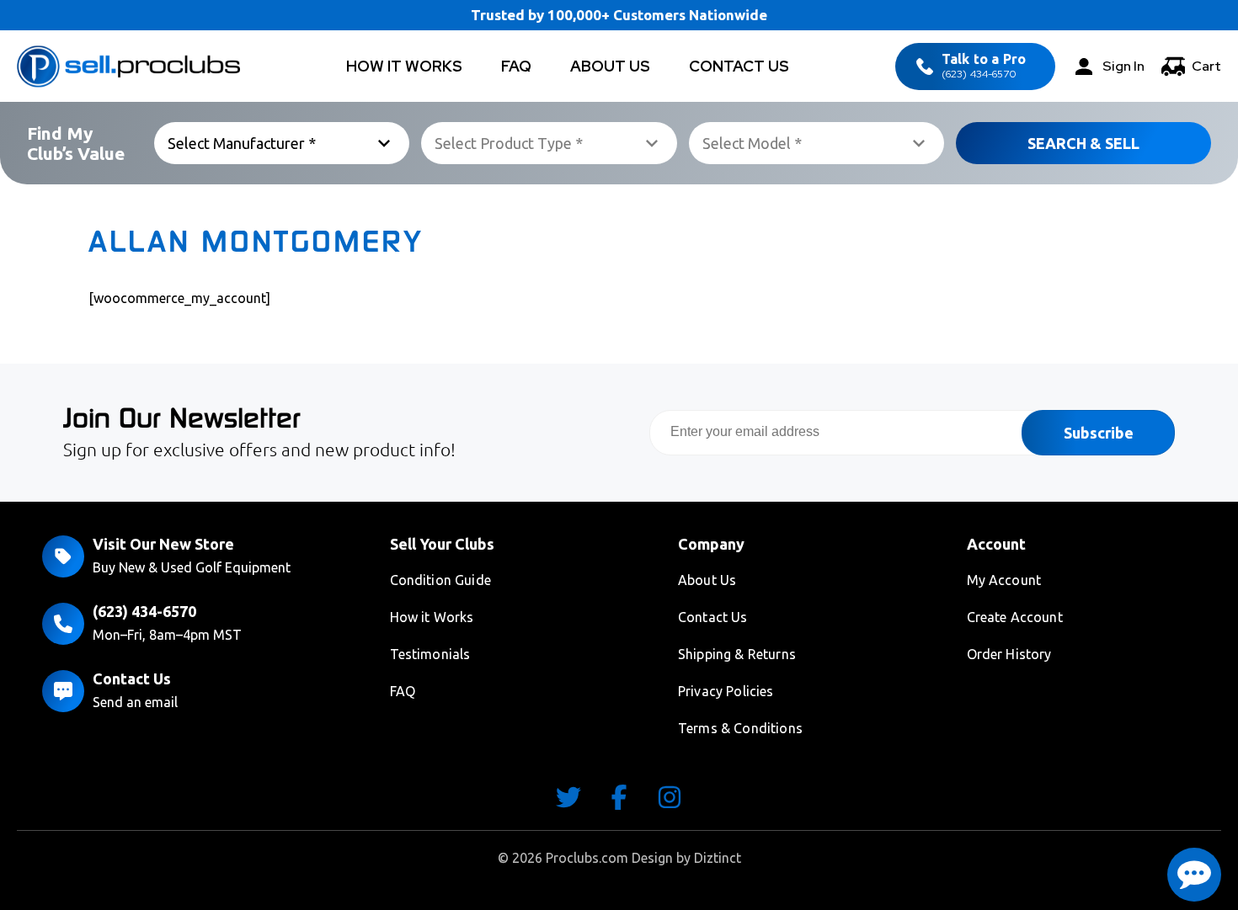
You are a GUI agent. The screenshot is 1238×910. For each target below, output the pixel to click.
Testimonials (430, 654)
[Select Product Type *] (548, 143)
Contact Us (739, 66)
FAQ (516, 66)
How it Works (432, 617)
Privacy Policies (726, 691)
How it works (404, 66)
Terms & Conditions (740, 728)
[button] (1194, 875)
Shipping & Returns (737, 654)
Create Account (1015, 617)
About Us (610, 66)
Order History (1009, 654)
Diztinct (717, 857)
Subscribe (1099, 432)
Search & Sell (1083, 143)
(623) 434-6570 (984, 66)
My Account (1004, 580)
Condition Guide (440, 580)
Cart (1206, 66)
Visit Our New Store (163, 543)
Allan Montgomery (256, 241)
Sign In (1123, 66)
